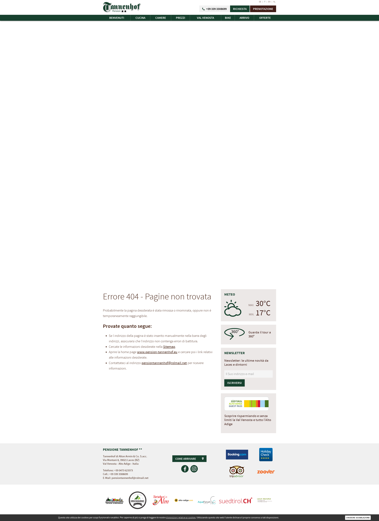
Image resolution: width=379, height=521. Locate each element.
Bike (228, 18)
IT (264, 2)
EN (269, 2)
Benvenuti (116, 18)
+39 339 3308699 (118, 474)
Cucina (140, 18)
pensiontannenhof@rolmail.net (164, 363)
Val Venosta (205, 18)
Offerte (265, 18)
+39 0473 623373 (123, 470)
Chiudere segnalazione (358, 517)
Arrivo (244, 18)
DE (260, 2)
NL (274, 2)
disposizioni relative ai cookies (181, 517)
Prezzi (180, 18)
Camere (160, 18)
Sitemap (169, 347)
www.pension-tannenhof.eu (157, 352)
